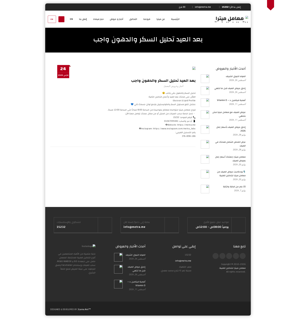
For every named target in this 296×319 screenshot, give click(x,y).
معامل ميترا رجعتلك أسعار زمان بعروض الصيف (230, 158)
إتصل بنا (83, 19)
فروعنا (146, 19)
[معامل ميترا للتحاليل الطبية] (231, 19)
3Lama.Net (83, 309)
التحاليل (133, 19)
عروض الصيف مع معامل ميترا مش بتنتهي (229, 114)
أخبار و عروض (116, 19)
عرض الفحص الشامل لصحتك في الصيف (230, 144)
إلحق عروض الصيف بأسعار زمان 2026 (231, 129)
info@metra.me (183, 261)
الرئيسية (175, 19)
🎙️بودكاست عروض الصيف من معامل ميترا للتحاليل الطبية (231, 173)
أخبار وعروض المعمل (173, 86)
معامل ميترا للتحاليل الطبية (232, 268)
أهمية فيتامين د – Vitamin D (231, 100)
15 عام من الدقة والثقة (234, 186)
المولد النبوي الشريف (236, 76)
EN (52, 19)
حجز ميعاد (98, 19)
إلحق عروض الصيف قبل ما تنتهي (230, 88)
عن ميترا (160, 19)
